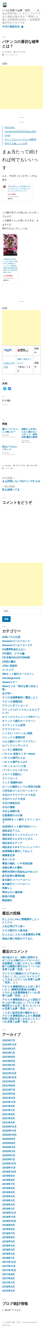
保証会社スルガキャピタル (17, 838)
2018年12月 (9, 1212)
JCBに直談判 (9, 665)
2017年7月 (8, 1282)
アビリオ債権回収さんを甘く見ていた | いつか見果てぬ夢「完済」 (21, 1005)
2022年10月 (9, 1077)
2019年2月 (8, 1204)
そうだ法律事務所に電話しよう (20, 697)
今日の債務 (8, 807)
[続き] (22, 27)
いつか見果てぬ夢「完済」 (17, 10)
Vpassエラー (10, 682)
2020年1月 (8, 1159)
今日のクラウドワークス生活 (19, 794)
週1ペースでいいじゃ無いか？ (10, 430)
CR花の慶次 (33, 465)
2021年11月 (9, 1101)
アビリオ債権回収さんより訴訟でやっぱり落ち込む (21, 1001)
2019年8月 (8, 1179)
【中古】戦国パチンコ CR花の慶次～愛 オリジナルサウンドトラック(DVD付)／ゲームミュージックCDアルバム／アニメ (19, 188)
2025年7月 (8, 1040)
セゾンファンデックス (15, 745)
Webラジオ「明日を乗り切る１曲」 (20, 688)
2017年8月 (8, 1278)
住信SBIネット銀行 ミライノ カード (21, 821)
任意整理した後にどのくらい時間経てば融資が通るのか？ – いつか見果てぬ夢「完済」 (21, 966)
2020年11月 (9, 1130)
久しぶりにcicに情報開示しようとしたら (20, 921)
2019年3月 (8, 1200)
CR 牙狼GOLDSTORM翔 (16, 657)
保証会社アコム (11, 830)
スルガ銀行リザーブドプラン (19, 741)
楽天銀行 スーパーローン (16, 879)
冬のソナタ (8, 859)
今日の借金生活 (11, 26)
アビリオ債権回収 (12, 701)
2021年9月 (8, 1106)
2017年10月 (9, 1270)
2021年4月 (8, 1122)
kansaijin (8, 52)
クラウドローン (11, 729)
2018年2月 (8, 1253)
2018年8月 (8, 1229)
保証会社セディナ (12, 842)
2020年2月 (8, 1155)
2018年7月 (8, 1233)
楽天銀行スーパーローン (16, 883)
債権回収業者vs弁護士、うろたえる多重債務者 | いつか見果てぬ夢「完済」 (21, 992)
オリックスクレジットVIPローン (21, 716)
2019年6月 (8, 1188)
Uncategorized (11, 678)
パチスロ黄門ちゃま (13, 757)
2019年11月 (9, 1167)
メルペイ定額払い (12, 774)
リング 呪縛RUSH (12, 782)
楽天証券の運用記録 (13, 875)
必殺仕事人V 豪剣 (12, 867)
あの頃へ (7, 693)
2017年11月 (9, 1266)
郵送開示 (7, 900)
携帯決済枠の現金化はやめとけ (20, 871)
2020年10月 (9, 1134)
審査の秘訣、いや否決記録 (17, 863)
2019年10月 (9, 1171)
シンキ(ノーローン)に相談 (17, 733)
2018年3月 (8, 1249)
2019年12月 (9, 1163)
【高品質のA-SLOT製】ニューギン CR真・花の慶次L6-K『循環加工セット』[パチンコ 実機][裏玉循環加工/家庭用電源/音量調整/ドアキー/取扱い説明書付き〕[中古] (10, 265)
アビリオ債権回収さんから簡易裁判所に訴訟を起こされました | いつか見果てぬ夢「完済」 (21, 1018)
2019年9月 (8, 1175)
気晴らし (7, 887)
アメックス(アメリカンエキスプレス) (21, 711)
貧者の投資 (8, 896)
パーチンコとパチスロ (15, 770)
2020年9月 (8, 1138)
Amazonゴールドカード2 (17, 645)
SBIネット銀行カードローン (18, 673)
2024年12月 (9, 1044)
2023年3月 (8, 1064)
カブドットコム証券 (13, 725)
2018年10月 (9, 1220)
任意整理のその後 (12, 815)
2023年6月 (8, 1060)
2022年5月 (8, 1093)
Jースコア (8, 669)
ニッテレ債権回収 (12, 749)
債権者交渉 (8, 855)
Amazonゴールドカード (16, 641)
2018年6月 (8, 1237)
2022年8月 (8, 1085)
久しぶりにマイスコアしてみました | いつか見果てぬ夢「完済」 (21, 979)
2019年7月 (8, 1183)
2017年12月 (9, 1261)
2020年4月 (9, 1147)
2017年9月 (8, 1274)
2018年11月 (9, 1216)
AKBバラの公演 (11, 636)
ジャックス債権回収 (13, 737)
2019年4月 (8, 1196)
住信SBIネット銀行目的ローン (19, 826)
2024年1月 (8, 1052)
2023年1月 (8, 1069)
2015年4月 (8, 1290)
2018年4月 (8, 1245)
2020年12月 (9, 1126)
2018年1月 (8, 1257)
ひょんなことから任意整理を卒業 (21, 934)
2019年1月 (8, 1208)
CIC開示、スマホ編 (13, 653)
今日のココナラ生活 (13, 798)
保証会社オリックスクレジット (20, 834)
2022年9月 (8, 1081)
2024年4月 (9, 1048)
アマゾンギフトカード (15, 705)
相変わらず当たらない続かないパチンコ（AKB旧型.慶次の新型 (29, 433)
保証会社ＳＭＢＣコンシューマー (21, 847)
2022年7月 (8, 1089)
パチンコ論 (9, 468)
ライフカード (10, 778)
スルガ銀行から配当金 (15, 930)
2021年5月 (8, 1118)
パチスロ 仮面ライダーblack (18, 753)
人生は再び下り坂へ (13, 926)
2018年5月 (8, 1241)
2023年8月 (8, 1056)
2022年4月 (8, 1097)
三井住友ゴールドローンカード (20, 790)
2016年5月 (8, 1286)
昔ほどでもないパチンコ (10, 447)
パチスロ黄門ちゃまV (14, 761)
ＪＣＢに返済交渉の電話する (18, 1012)
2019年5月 (8, 1192)
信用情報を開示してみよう (17, 851)
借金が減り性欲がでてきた (17, 938)
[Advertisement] (21, 87)
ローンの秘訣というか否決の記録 (21, 786)
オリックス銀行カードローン (19, 720)
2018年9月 (8, 1225)
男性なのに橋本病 (12, 892)
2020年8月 (8, 1143)
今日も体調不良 (11, 811)
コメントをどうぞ (11, 55)
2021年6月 (8, 1114)
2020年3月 (8, 1151)
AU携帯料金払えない (14, 649)
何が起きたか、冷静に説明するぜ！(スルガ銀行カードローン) (20, 959)
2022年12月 (9, 1073)
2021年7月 (8, 1110)
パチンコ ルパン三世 (14, 766)
